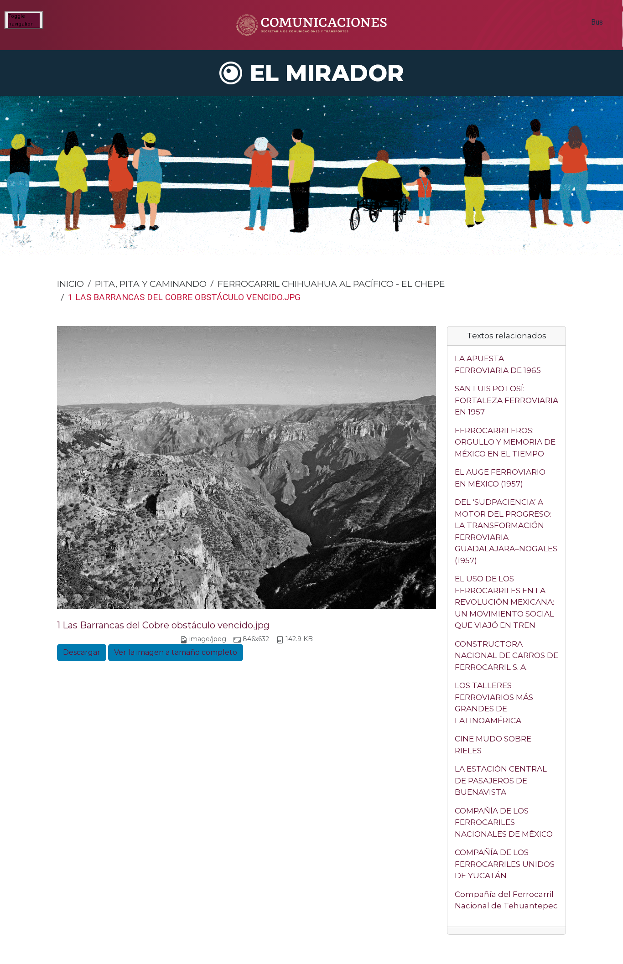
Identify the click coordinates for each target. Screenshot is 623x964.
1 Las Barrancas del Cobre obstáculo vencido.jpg (163, 625)
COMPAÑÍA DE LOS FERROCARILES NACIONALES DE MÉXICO (504, 822)
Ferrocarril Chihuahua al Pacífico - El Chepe (331, 283)
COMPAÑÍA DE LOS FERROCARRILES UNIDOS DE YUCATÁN (505, 864)
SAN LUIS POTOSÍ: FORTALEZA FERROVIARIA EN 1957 (506, 400)
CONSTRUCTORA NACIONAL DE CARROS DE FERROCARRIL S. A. (506, 655)
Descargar (81, 652)
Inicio (70, 283)
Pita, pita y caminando (151, 283)
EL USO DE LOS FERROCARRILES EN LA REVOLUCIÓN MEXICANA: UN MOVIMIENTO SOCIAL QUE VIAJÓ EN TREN (504, 602)
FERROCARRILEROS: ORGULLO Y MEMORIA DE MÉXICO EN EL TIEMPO (505, 442)
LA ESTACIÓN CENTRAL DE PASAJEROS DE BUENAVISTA (501, 780)
